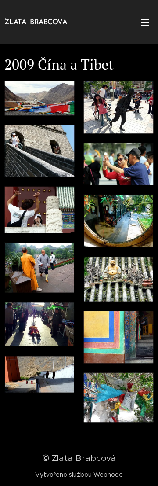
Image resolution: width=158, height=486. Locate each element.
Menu (145, 22)
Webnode (108, 475)
